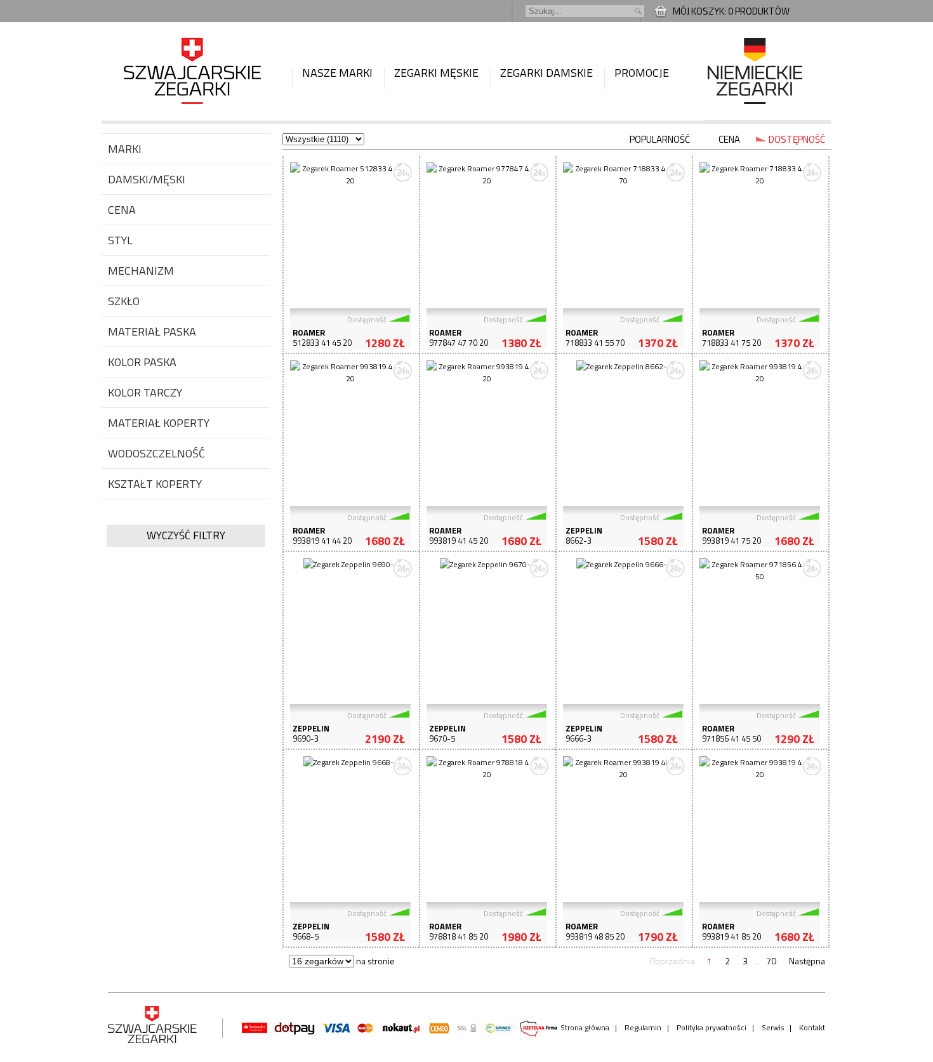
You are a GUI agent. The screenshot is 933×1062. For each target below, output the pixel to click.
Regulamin (643, 1027)
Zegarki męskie (436, 72)
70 (771, 960)
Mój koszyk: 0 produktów (731, 11)
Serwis (773, 1027)
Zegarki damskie (546, 72)
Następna (807, 960)
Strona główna (584, 1027)
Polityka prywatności (711, 1027)
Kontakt (812, 1027)
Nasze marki (337, 72)
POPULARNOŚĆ (660, 139)
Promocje (641, 72)
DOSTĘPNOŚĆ (797, 139)
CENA (729, 139)
